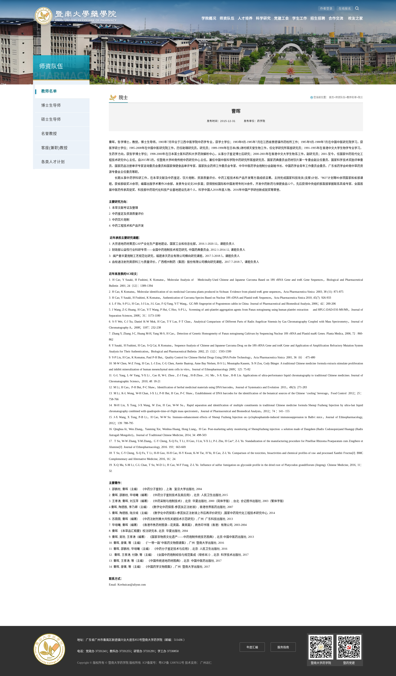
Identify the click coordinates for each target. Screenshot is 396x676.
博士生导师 (51, 105)
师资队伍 (340, 97)
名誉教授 (49, 134)
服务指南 (283, 647)
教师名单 (49, 91)
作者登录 (326, 8)
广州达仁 (206, 662)
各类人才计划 (53, 162)
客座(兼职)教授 (54, 148)
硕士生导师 (51, 119)
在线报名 (345, 8)
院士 (360, 97)
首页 (331, 97)
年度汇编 (252, 647)
